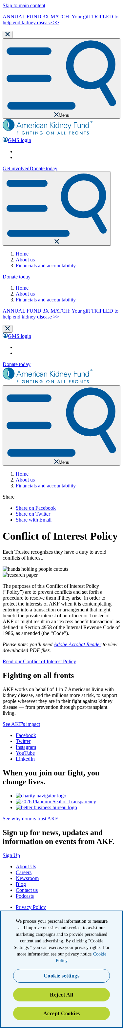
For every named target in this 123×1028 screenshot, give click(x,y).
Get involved (16, 168)
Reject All (61, 994)
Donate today (43, 168)
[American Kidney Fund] (47, 133)
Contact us (27, 890)
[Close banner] (7, 34)
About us (25, 259)
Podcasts (25, 896)
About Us (26, 866)
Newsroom (27, 878)
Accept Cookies (61, 1013)
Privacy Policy (31, 907)
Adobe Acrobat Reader (77, 644)
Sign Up (11, 855)
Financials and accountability (46, 265)
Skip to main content (24, 5)
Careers (23, 872)
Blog (21, 884)
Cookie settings (62, 975)
